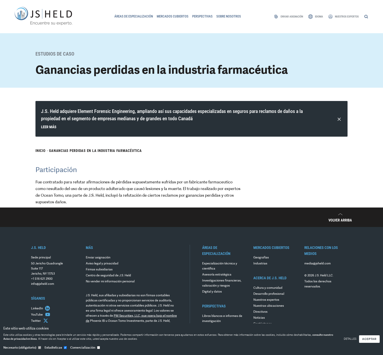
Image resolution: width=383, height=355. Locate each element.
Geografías (261, 257)
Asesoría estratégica (216, 274)
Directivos (260, 312)
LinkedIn (37, 308)
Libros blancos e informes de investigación (222, 318)
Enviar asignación (98, 257)
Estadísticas (53, 347)
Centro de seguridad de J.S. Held (108, 275)
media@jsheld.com (317, 263)
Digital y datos (212, 291)
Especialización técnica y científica (219, 266)
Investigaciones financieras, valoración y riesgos (221, 283)
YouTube (37, 314)
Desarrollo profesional (268, 294)
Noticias (259, 318)
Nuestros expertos (266, 300)
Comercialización (82, 347)
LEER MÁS (48, 127)
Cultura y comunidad (267, 288)
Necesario (19, 347)
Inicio (40, 151)
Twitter (36, 321)
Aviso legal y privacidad (102, 263)
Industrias (260, 263)
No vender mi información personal (110, 281)
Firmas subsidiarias (99, 269)
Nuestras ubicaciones (268, 306)
